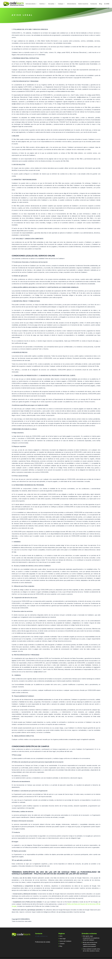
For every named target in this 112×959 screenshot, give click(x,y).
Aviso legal (62, 938)
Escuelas (51, 4)
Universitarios (71, 4)
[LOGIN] (106, 4)
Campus (60, 4)
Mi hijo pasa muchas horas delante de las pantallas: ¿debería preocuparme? (90, 944)
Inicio (61, 936)
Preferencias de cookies (42, 942)
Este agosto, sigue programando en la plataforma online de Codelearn (91, 938)
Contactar (93, 4)
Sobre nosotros (83, 4)
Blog (100, 4)
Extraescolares (31, 4)
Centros (42, 4)
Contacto (62, 943)
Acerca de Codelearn (65, 941)
